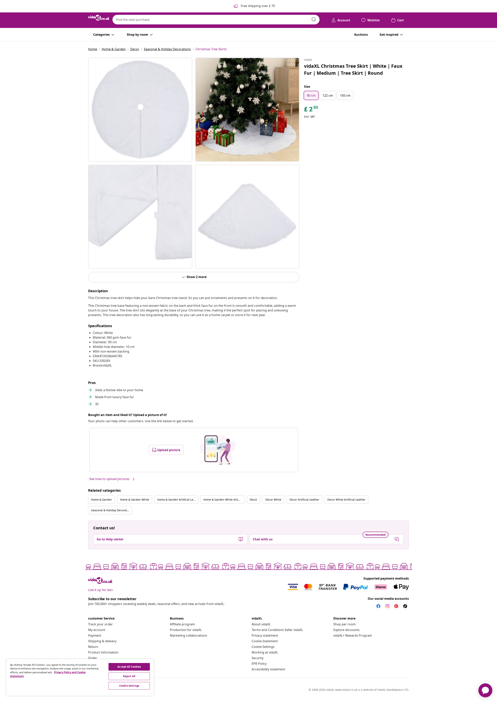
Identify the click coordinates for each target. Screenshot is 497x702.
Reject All (129, 676)
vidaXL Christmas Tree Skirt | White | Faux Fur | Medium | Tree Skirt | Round (353, 69)
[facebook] (378, 606)
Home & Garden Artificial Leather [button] (177, 499)
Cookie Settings (263, 647)
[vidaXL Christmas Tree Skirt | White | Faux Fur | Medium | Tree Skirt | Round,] (140, 109)
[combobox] (216, 19)
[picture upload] (217, 450)
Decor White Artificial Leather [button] (346, 499)
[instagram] (387, 606)
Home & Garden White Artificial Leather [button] (223, 499)
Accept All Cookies (129, 666)
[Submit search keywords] (314, 19)
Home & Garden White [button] (134, 499)
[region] (80, 677)
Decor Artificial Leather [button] (304, 499)
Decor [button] (253, 499)
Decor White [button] (273, 499)
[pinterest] (396, 606)
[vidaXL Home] (98, 18)
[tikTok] (405, 606)
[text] (311, 110)
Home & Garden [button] (101, 499)
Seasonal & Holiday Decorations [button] (111, 510)
